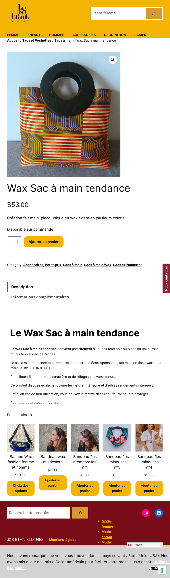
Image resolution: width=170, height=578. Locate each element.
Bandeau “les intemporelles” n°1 (85, 461)
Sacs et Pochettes (36, 40)
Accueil (13, 40)
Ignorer (156, 568)
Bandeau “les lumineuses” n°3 (117, 461)
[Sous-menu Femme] (21, 35)
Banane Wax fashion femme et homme (21, 461)
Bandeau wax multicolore (53, 459)
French (137, 545)
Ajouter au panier (44, 241)
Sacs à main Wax (97, 265)
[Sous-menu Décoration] (128, 35)
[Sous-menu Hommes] (66, 35)
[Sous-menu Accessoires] (98, 35)
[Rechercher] (154, 13)
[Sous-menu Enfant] (43, 35)
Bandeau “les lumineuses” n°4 (149, 461)
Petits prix (53, 265)
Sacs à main (63, 40)
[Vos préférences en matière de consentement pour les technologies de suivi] (162, 570)
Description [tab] (22, 287)
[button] (113, 60)
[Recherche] (80, 513)
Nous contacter (166, 278)
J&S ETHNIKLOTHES (25, 539)
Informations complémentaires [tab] (40, 297)
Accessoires (33, 265)
